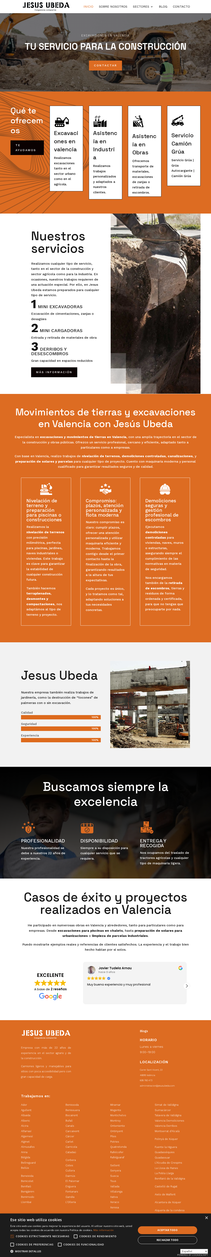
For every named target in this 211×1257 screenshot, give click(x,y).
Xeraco (114, 1202)
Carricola (71, 1146)
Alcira (24, 1125)
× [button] (206, 1217)
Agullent (26, 1110)
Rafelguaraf (117, 1157)
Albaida (25, 1115)
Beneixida (27, 1175)
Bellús (25, 1167)
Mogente (115, 1110)
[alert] (105, 1235)
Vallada (114, 1186)
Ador (24, 1104)
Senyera (115, 1170)
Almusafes (28, 1146)
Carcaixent (72, 1131)
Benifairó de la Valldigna (170, 1178)
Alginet (25, 1141)
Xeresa (114, 1207)
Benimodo (27, 1196)
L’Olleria (71, 1202)
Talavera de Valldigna (168, 1115)
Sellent (115, 1165)
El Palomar (72, 1181)
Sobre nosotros (113, 6)
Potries (114, 1141)
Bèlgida (25, 1157)
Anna (24, 1152)
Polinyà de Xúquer (166, 1139)
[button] (187, 986)
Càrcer (70, 1136)
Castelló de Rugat (166, 1186)
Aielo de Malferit (165, 1194)
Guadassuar (162, 1157)
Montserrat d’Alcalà (167, 1131)
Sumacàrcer (163, 1110)
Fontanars (72, 1191)
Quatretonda (118, 1146)
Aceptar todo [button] (167, 1230)
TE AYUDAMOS (25, 147)
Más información (103, 1230)
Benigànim (27, 1191)
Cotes (69, 1165)
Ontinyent (116, 1131)
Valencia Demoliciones (169, 1120)
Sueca (114, 1175)
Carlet (69, 1141)
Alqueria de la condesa (169, 1210)
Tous (113, 1181)
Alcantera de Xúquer (168, 1202)
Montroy (115, 1120)
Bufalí (69, 1120)
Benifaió (26, 1186)
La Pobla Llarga (164, 1173)
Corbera (71, 1160)
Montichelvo (118, 1115)
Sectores (141, 6)
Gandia (70, 1196)
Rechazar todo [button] (168, 1240)
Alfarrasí (26, 1131)
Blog (163, 6)
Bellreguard (28, 1162)
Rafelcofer (116, 1152)
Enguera (71, 1186)
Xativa (114, 1196)
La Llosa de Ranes (166, 1168)
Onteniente (117, 1125)
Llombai (26, 1202)
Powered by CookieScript (192, 1254)
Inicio (88, 6)
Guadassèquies (165, 1152)
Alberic (25, 1120)
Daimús (70, 1175)
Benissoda (72, 1104)
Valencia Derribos (166, 1125)
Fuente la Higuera (166, 1147)
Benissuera (73, 1110)
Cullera (70, 1170)
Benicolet (27, 1181)
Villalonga (116, 1191)
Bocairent (72, 1115)
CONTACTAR (105, 65)
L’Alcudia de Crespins (168, 1162)
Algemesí (27, 1136)
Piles (113, 1136)
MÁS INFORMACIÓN (54, 372)
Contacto (181, 6)
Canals (70, 1125)
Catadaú (71, 1152)
